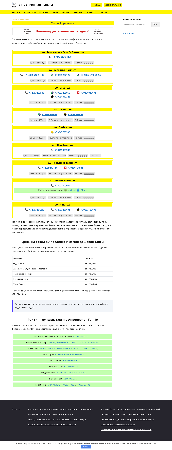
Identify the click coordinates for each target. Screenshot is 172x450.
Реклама (96, 5)
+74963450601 (62, 209)
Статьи (103, 12)
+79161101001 (75, 167)
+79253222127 (62, 74)
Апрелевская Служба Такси (63, 52)
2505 (63, 87)
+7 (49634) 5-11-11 (62, 57)
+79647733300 (62, 132)
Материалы (128, 33)
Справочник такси (36, 5)
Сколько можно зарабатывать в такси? (118, 424)
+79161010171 (88, 92)
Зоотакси (91, 12)
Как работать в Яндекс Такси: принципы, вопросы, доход (126, 414)
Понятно (86, 447)
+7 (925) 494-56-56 (91, 74)
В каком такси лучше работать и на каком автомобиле (52, 424)
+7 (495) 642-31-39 (34, 74)
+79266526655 (49, 114)
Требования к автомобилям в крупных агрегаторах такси (126, 429)
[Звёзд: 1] (84, 63)
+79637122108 (88, 209)
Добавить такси (113, 5)
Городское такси (63, 162)
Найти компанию (132, 19)
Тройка (63, 127)
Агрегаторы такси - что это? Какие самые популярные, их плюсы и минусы (60, 409)
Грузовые (44, 12)
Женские (78, 12)
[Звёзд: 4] (91, 63)
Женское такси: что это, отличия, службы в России (50, 414)
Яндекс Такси (63, 180)
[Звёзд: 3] (89, 63)
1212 (63, 204)
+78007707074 (62, 185)
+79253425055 (62, 92)
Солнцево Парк (63, 69)
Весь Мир (63, 144)
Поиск (156, 24)
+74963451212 (36, 209)
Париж (63, 109)
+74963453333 (62, 150)
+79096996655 (75, 114)
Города (16, 12)
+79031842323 (62, 96)
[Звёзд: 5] (93, 63)
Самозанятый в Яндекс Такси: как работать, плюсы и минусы (127, 419)
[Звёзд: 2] (86, 63)
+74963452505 (36, 92)
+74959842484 (49, 167)
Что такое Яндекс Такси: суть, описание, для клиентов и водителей (130, 409)
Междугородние (61, 12)
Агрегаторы (30, 12)
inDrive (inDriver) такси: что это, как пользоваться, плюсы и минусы (57, 419)
